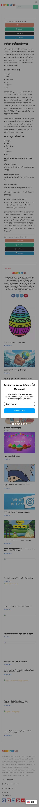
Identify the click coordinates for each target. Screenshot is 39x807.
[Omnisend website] (19, 422)
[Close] (33, 383)
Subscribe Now (19, 411)
